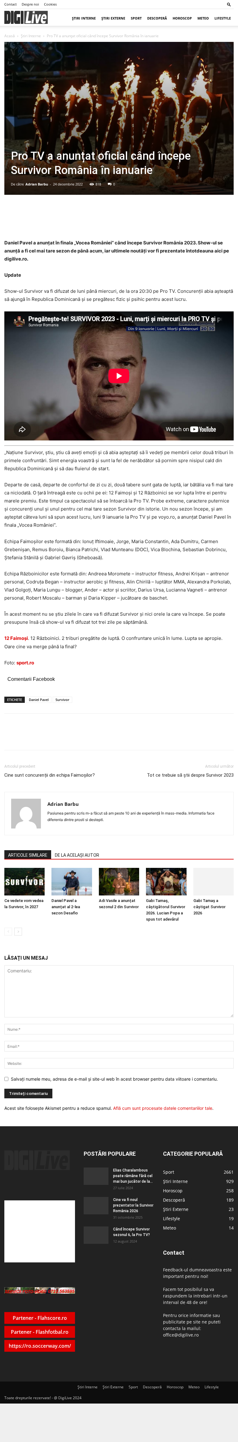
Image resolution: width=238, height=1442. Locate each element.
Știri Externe (113, 18)
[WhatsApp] (79, 737)
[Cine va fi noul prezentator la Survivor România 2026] (96, 1205)
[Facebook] (50, 737)
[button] (229, 4)
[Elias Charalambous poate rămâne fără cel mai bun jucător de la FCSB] (96, 1176)
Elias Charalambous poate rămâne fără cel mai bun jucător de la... (133, 1176)
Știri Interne (84, 18)
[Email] (93, 737)
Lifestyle (222, 18)
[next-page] (18, 931)
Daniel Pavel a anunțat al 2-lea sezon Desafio (65, 906)
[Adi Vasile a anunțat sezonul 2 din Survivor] (119, 882)
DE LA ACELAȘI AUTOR (77, 855)
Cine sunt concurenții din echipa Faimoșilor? (49, 775)
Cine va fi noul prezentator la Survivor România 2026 (133, 1205)
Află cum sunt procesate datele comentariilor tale (162, 1108)
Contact (10, 4)
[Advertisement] (39, 1231)
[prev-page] (8, 931)
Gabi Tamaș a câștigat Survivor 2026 (209, 906)
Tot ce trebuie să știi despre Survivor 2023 (190, 775)
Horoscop (182, 18)
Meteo (203, 18)
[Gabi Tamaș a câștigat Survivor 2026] (213, 882)
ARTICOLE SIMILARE (27, 855)
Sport (136, 18)
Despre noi (30, 4)
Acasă (9, 35)
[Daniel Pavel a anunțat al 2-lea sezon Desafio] (71, 882)
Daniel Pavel (39, 699)
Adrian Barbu (36, 184)
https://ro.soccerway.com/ (40, 1345)
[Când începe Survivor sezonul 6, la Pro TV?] (96, 1235)
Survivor (62, 699)
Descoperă (157, 18)
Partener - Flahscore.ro (40, 1318)
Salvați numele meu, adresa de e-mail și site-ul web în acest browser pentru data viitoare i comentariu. (114, 1079)
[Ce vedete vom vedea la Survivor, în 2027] (24, 882)
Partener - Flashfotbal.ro (39, 1331)
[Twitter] (65, 737)
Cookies (50, 4)
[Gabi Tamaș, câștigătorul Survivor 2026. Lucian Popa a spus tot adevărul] (166, 882)
